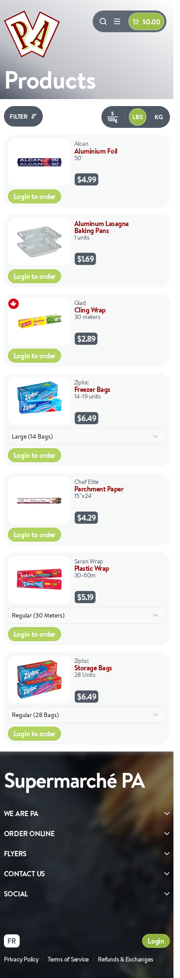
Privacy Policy (21, 959)
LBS (137, 117)
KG (159, 117)
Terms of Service (68, 959)
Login (156, 941)
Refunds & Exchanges (125, 959)
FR (11, 941)
